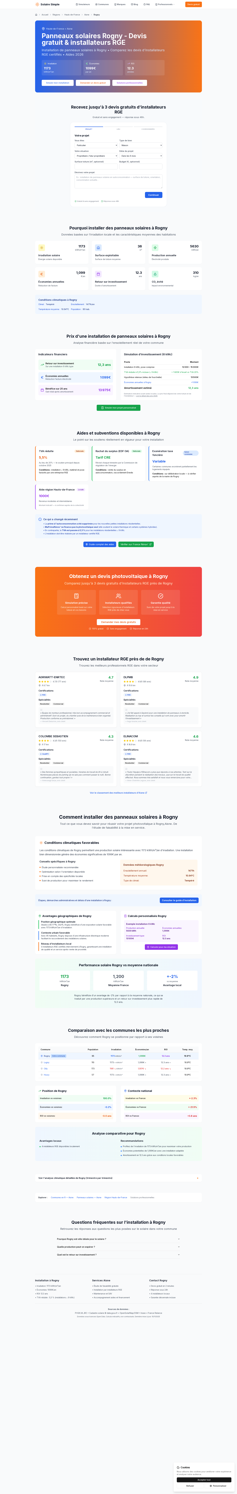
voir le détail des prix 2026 (146, 396)
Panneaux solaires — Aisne (89, 1197)
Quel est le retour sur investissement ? (77, 1254)
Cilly (46, 1068)
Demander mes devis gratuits (118, 622)
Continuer (153, 195)
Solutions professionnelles (130, 83)
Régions (56, 14)
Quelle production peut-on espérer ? (76, 1246)
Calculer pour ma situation (163, 947)
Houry (46, 1075)
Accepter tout (204, 1480)
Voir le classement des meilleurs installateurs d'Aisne (117, 792)
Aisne (86, 14)
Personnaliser (219, 1486)
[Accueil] (36, 15)
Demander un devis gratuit (93, 83)
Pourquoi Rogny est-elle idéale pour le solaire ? (81, 1239)
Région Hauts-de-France (116, 1197)
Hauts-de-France (72, 14)
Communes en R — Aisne (62, 1197)
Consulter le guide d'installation (179, 900)
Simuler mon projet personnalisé (120, 408)
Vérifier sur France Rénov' (134, 544)
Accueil (45, 14)
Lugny (46, 1062)
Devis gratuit (193, 4)
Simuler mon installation (57, 83)
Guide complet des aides (101, 544)
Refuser (190, 1486)
